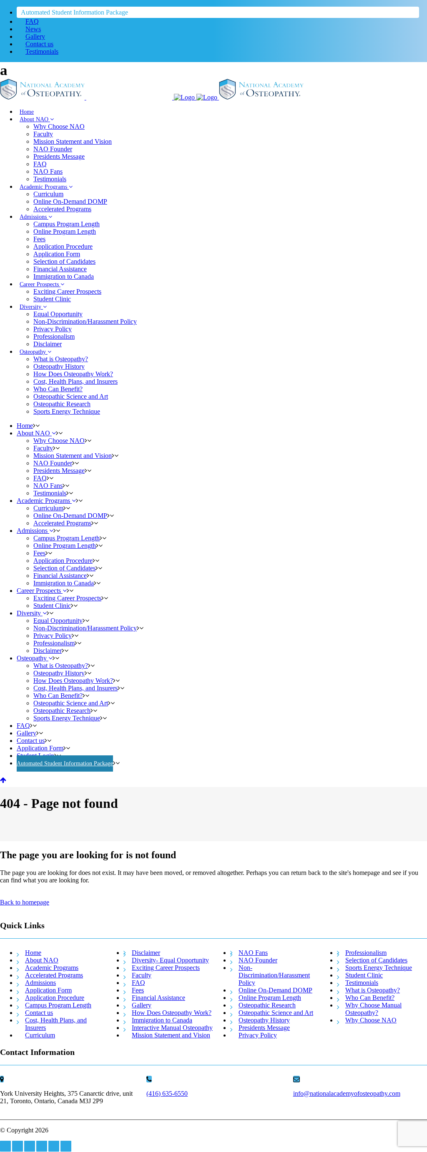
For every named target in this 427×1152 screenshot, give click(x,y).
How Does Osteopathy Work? (171, 1012)
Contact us (39, 43)
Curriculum (40, 1035)
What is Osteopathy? (372, 990)
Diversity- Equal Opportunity (170, 960)
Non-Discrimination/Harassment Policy (274, 975)
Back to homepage (24, 902)
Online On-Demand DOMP (275, 990)
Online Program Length (270, 997)
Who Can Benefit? (369, 997)
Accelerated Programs (54, 975)
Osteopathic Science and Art (276, 1012)
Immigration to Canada (162, 1020)
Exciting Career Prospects (166, 967)
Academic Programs (51, 967)
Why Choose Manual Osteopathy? (373, 1009)
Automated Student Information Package (74, 12)
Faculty (141, 975)
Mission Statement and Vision (171, 1035)
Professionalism (366, 952)
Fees (138, 990)
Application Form (48, 990)
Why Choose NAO (371, 1020)
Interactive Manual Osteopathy (172, 1027)
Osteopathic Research (267, 1005)
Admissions (40, 982)
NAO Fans (253, 952)
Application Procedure (54, 997)
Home (33, 952)
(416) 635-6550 (167, 1093)
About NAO (41, 960)
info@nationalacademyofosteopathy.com (346, 1093)
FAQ (32, 21)
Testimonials (41, 51)
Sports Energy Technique (378, 967)
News (33, 28)
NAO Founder (258, 960)
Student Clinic (364, 975)
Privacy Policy (258, 1035)
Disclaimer (146, 952)
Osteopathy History (264, 1020)
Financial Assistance (158, 997)
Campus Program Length (58, 1005)
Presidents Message (264, 1027)
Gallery (35, 36)
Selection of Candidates (376, 960)
